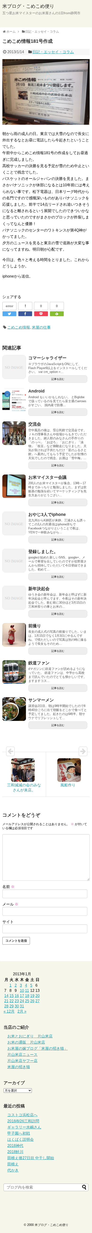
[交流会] (14, 433)
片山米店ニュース (22, 1055)
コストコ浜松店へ (22, 1115)
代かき (13, 1170)
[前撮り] (14, 635)
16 (17, 996)
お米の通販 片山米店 (26, 1042)
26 (32, 1001)
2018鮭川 (15, 1152)
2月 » (21, 1011)
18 (27, 996)
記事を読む (57, 379)
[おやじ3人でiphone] (14, 523)
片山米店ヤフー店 (22, 1061)
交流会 (34, 424)
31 (22, 1006)
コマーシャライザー (47, 358)
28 (6, 1006)
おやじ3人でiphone (47, 514)
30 (17, 1006)
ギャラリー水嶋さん (24, 1127)
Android (36, 391)
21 (6, 1001)
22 (11, 1001)
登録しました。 (43, 551)
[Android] (14, 400)
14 (6, 996)
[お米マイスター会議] (14, 486)
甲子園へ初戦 (18, 1133)
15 (11, 996)
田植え (13, 1164)
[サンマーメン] (14, 709)
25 (27, 1001)
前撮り (34, 625)
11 (27, 991)
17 (22, 996)
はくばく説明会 (20, 1139)
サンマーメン (41, 700)
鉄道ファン (39, 663)
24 (22, 1001)
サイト (8, 922)
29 (11, 1006)
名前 (8, 887)
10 (22, 991)
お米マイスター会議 (47, 477)
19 (32, 996)
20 (37, 996)
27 (37, 1001)
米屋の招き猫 (18, 1067)
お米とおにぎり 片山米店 (30, 1036)
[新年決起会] (14, 598)
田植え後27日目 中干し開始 (30, 1158)
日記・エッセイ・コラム (53, 52)
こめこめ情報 (18, 327)
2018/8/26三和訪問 (23, 1121)
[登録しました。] (14, 560)
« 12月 (9, 1011)
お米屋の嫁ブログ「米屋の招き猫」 (37, 1048)
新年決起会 (39, 588)
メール (10, 904)
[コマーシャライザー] (14, 367)
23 (17, 1001)
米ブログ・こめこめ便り (28, 6)
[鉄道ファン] (14, 672)
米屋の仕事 (41, 327)
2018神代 (15, 1146)
